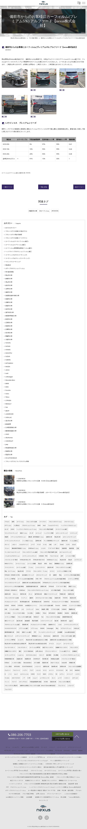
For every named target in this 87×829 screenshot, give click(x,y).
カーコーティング (68, 643)
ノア (24, 678)
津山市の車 (8, 282)
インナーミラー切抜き (75, 605)
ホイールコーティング (65, 552)
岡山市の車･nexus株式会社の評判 (38, 643)
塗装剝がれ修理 (55, 659)
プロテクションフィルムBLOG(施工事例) (55, 579)
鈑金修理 (8, 424)
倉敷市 (55, 575)
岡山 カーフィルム (10, 571)
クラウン (50, 674)
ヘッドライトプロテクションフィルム (26, 529)
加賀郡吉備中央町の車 (12, 295)
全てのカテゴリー (10, 228)
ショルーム (21, 655)
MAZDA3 (77, 670)
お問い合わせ (39, 651)
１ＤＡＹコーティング (46, 620)
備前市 (31, 598)
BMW (7, 383)
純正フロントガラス (48, 647)
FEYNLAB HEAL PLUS (38, 560)
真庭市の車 (8, 306)
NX (66, 670)
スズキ (68, 544)
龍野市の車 (46, 666)
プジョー (7, 548)
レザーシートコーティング (22, 636)
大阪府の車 (19, 659)
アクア (31, 670)
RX (56, 674)
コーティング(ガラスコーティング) (16, 255)
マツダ (39, 544)
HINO (7, 434)
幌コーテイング (9, 636)
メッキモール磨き (16, 662)
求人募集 (56, 655)
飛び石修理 (35, 620)
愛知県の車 (25, 624)
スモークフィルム (69, 521)
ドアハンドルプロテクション (18, 537)
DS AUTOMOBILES (11, 458)
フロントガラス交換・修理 (68, 636)
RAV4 (44, 674)
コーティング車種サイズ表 (64, 571)
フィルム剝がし (74, 540)
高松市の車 (53, 681)
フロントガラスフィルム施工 (63, 567)
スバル (45, 544)
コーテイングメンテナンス (71, 624)
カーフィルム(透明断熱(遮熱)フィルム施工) (18, 248)
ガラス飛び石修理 (55, 590)
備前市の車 (22, 173)
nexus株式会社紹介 (70, 632)
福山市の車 (21, 571)
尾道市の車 (8, 454)
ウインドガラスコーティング (12, 582)
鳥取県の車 (8, 326)
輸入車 (56, 620)
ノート (10, 674)
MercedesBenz (27, 662)
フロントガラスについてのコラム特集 (17, 461)
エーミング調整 (31, 563)
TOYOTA (28, 173)
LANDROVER (9, 414)
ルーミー (51, 670)
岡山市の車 (8, 275)
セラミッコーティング (62, 533)
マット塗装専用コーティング (51, 540)
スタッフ (41, 655)
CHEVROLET (9, 441)
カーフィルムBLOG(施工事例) (25, 579)
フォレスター (8, 689)
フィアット (24, 598)
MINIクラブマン (9, 563)
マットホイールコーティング (12, 552)
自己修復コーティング (28, 575)
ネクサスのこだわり (31, 655)
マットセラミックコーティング (47, 632)
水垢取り (38, 613)
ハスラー (77, 674)
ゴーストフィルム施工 (61, 529)
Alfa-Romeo (9, 438)
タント (53, 678)
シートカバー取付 (70, 556)
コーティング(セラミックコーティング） (18, 258)
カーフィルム (20, 521)
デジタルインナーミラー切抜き (60, 601)
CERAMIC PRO (43, 556)
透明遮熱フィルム (36, 636)
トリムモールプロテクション (12, 556)
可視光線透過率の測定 (35, 681)
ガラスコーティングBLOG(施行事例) (14, 586)
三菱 (77, 548)
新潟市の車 (64, 620)
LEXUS (7, 370)
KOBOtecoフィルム (52, 560)
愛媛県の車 (8, 336)
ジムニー (35, 678)
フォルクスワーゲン (53, 525)
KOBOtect (22, 590)
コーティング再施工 (10, 617)
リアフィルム (34, 628)
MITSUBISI (17, 666)
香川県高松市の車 (36, 601)
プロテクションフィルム (28, 525)
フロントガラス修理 (68, 590)
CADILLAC (8, 417)
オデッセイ (75, 678)
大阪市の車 (8, 339)
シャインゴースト (40, 567)
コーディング (29, 609)
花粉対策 (64, 548)
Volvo (7, 394)
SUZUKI (7, 356)
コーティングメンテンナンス (12, 540)
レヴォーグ (71, 685)
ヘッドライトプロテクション (68, 525)
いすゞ (56, 544)
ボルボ (74, 544)
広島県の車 (8, 322)
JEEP (62, 556)
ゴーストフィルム (20, 563)
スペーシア (70, 674)
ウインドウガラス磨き (19, 613)
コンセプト (21, 640)
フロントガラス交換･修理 (46, 605)
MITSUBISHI (9, 363)
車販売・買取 (45, 609)
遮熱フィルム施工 (26, 632)
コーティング (73, 533)
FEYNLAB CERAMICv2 (11, 590)
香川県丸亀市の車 (24, 601)
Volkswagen (50, 628)
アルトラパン (61, 685)
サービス (51, 643)
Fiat (6, 407)
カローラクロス (16, 678)
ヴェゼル (7, 678)
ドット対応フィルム (27, 540)
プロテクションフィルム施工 (12, 624)
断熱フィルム (72, 586)
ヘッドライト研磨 (48, 533)
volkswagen (9, 377)
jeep (6, 444)
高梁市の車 (8, 299)
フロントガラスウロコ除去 (53, 617)
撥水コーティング (9, 620)
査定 (20, 651)
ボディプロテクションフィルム (15, 268)
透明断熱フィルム (59, 563)
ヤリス (45, 670)
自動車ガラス (51, 624)
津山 (57, 628)
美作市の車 (8, 309)
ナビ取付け (17, 525)
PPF (35, 632)
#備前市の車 (33, 211)
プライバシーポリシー (51, 651)
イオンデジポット (22, 647)
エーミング (38, 533)
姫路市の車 (56, 636)
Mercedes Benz (10, 380)
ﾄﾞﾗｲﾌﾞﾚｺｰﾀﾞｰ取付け (53, 548)
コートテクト (42, 521)
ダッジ (30, 594)
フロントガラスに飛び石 (11, 685)
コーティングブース (10, 655)
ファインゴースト (9, 567)
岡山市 (40, 563)
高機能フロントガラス (10, 651)
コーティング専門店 (73, 579)
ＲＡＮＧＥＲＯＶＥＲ (10, 628)
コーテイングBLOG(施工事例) (72, 575)
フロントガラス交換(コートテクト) (16, 238)
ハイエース (38, 666)
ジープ (32, 544)
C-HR (28, 678)
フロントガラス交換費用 (74, 666)
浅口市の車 (8, 421)
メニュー (58, 643)
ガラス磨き (8, 613)
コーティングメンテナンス (29, 556)
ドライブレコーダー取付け (69, 659)
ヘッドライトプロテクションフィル (70, 655)
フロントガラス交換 (31, 521)
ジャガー (43, 548)
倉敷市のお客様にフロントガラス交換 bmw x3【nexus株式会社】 (38, 685)
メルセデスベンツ (23, 544)
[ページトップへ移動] (77, 736)
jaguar (7, 411)
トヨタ (60, 624)
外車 (6, 609)
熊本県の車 (54, 666)
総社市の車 (8, 285)
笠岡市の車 (63, 666)
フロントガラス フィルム (40, 571)
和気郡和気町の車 (10, 448)
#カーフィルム (44, 211)
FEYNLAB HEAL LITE (25, 560)
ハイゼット (67, 678)
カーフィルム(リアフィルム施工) (10, 173)
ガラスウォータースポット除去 (44, 598)
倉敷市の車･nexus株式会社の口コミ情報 (61, 640)
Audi (6, 373)
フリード (14, 681)
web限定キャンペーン (31, 605)
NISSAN (7, 346)
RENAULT (8, 404)
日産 (50, 544)
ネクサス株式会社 (28, 651)
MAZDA (7, 366)
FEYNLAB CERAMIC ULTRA (12, 575)
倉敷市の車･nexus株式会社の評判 (31, 582)
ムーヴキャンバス (44, 678)
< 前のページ (7, 187)
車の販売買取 (9, 272)
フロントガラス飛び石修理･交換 (48, 552)
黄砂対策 (71, 548)
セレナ (16, 674)
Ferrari (62, 544)
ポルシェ (15, 594)
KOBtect (7, 662)
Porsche (8, 390)
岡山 (60, 575)
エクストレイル (24, 674)
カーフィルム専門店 (35, 647)
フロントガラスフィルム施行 (30, 552)
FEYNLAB (51, 586)
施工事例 (48, 655)
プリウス (28, 571)
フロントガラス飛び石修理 (13, 234)
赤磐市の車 (8, 302)
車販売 (6, 537)
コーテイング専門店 (10, 640)
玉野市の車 (8, 289)
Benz (50, 563)
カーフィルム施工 (21, 567)
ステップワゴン (23, 681)
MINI (7, 387)
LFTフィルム (8, 525)
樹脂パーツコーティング (50, 594)
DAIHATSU (8, 353)
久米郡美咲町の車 (10, 427)
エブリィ (62, 674)
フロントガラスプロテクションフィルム (37, 590)
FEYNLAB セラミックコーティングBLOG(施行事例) (56, 582)
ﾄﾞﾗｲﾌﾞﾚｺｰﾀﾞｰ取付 (61, 586)
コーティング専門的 (10, 579)
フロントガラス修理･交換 (24, 617)
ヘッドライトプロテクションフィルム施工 (18, 251)
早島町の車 (62, 594)
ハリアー (25, 670)
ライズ (39, 674)
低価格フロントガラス (61, 647)
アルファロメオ (54, 556)
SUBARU (8, 360)
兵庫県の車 (8, 329)
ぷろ (22, 609)
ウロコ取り (30, 613)
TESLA (7, 397)
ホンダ (6, 529)
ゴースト (52, 571)
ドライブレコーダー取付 (11, 560)
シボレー (14, 544)
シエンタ (38, 670)
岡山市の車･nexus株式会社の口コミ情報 (37, 640)
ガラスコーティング (41, 575)
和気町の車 (72, 662)
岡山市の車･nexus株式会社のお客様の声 (15, 643)
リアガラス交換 (55, 609)
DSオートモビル (55, 662)
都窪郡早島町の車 (10, 316)
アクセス (7, 521)
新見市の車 (8, 319)
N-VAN (46, 681)
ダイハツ (7, 544)
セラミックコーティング (69, 537)
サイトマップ (43, 800)
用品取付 (8, 265)
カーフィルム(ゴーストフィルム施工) (16, 241)
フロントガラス (74, 647)
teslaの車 (64, 662)
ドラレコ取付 (8, 666)
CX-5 (71, 670)
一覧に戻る (43, 187)
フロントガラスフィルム (55, 521)
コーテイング (77, 560)
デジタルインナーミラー (11, 601)
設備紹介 (74, 651)
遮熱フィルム (23, 533)
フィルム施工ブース (64, 651)
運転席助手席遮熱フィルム (19, 548)
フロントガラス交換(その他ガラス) (16, 231)
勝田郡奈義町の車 (10, 431)
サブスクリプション (66, 628)
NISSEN (42, 628)
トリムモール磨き (14, 609)
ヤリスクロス (59, 670)
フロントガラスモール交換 (12, 598)
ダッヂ (31, 533)
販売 (13, 521)
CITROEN (8, 400)
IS (5, 674)
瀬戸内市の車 (9, 312)
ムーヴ (59, 678)
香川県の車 (8, 333)
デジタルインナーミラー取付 (38, 624)
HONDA (7, 350)
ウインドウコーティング (13, 262)
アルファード (16, 670)
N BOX (32, 674)
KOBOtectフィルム (33, 548)
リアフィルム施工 (23, 628)
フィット (7, 681)
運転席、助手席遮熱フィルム (36, 537)
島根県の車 (8, 451)
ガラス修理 (37, 662)
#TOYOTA (55, 211)
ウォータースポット (10, 647)
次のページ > (79, 187)
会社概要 (60, 632)
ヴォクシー (8, 670)
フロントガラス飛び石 (64, 681)
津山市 (70, 560)
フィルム (30, 567)
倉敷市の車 (8, 279)
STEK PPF (39, 579)
